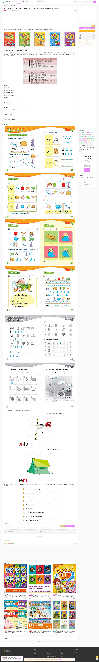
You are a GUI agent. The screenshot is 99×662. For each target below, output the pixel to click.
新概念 (80, 145)
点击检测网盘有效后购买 (70, 525)
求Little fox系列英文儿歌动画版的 (84, 184)
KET (92, 143)
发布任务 (87, 168)
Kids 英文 (19, 1)
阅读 (92, 134)
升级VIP (62, 525)
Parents (32, 1)
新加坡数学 (83, 145)
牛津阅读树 (84, 147)
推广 (75, 10)
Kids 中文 (26, 1)
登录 (41, 641)
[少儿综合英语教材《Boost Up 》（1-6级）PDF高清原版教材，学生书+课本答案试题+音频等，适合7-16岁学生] (15, 578)
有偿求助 (61, 656)
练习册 (6, 630)
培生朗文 (80, 149)
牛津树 (89, 143)
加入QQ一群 (49, 656)
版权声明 (35, 653)
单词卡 (86, 143)
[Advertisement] (40, 19)
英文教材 (6, 594)
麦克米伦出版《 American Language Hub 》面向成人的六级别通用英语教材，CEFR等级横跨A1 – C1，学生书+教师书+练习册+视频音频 (39, 596)
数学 (91, 132)
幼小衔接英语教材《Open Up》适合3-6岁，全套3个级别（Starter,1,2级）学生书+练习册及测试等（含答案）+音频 (64, 596)
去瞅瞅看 (18, 658)
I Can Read (87, 149)
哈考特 (88, 147)
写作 (80, 138)
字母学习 (90, 145)
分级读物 (80, 143)
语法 (85, 132)
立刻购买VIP (60, 659)
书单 (47, 1)
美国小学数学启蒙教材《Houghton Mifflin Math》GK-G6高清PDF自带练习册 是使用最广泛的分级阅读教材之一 (64, 632)
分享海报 (74, 543)
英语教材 (91, 149)
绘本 (87, 134)
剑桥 (82, 136)
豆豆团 (38, 1)
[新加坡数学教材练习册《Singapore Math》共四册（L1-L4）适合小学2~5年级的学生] (15, 614)
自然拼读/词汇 (15, 10)
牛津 (80, 134)
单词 (84, 134)
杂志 (83, 143)
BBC (83, 149)
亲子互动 (80, 147)
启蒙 (93, 138)
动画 (92, 136)
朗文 (84, 138)
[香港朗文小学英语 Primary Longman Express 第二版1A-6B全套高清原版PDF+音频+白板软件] (40, 614)
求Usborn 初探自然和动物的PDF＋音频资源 (86, 177)
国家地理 (85, 136)
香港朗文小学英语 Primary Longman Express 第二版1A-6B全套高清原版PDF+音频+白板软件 (40, 632)
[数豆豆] (6, 2)
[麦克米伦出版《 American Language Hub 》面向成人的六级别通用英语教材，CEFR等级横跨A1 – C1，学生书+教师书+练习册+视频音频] (40, 578)
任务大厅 (87, 171)
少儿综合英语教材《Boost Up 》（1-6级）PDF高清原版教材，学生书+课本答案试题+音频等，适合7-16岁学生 (15, 596)
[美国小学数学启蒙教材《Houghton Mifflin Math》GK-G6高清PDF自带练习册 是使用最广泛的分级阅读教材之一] (64, 614)
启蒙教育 (55, 594)
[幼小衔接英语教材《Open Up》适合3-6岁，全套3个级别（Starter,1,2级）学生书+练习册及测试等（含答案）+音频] (64, 578)
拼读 (82, 138)
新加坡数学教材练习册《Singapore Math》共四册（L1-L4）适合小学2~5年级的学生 (15, 632)
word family (92, 147)
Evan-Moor (89, 136)
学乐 (82, 134)
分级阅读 (88, 138)
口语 (91, 138)
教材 (5, 540)
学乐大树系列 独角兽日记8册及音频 (84, 180)
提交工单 (48, 653)
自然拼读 (8, 540)
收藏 (87, 31)
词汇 (89, 134)
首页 (14, 1)
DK (79, 136)
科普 (87, 145)
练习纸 (80, 151)
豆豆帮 (43, 1)
